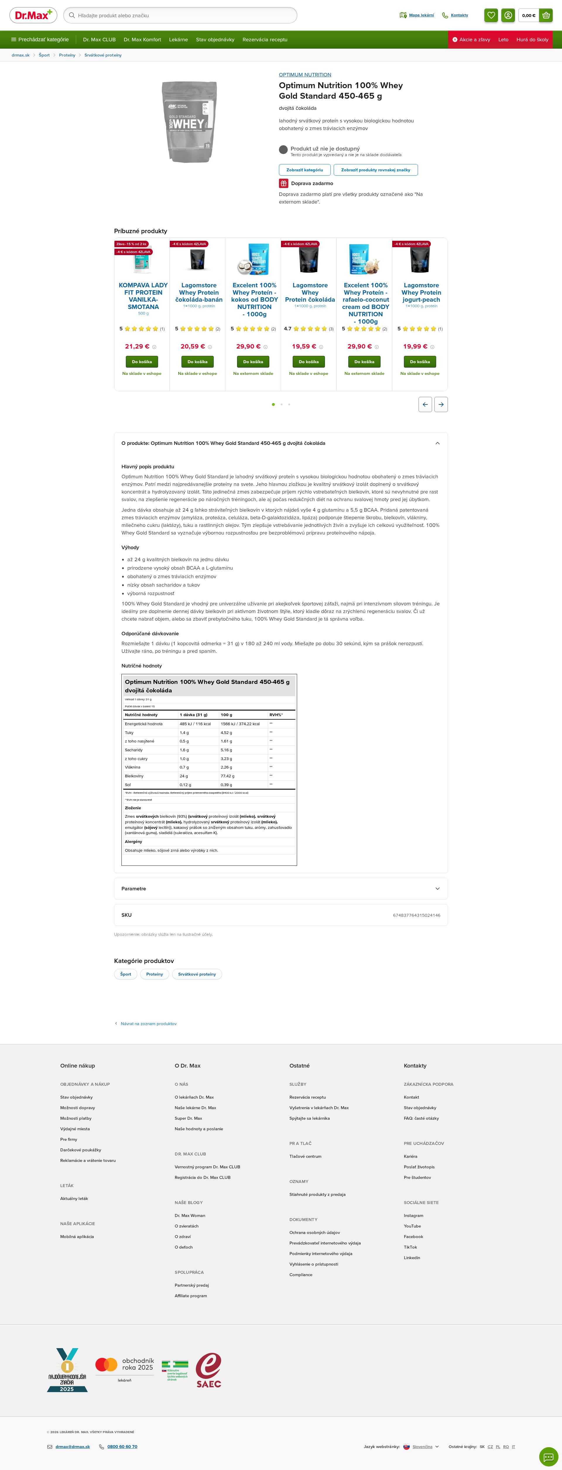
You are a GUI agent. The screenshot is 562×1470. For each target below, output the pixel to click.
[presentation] (142, 259)
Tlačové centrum (305, 1156)
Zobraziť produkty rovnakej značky (375, 169)
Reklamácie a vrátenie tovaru (88, 1160)
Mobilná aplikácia (77, 1236)
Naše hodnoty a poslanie (199, 1128)
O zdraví (183, 1236)
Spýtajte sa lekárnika (309, 1118)
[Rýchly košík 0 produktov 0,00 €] (546, 15)
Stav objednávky (215, 39)
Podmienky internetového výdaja (320, 1253)
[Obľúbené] (491, 15)
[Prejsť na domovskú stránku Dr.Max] (33, 15)
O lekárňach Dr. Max (194, 1097)
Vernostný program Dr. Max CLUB (207, 1166)
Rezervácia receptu (265, 39)
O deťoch (184, 1246)
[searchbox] (180, 15)
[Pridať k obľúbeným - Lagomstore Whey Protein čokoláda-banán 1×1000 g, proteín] (218, 245)
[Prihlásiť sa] (508, 15)
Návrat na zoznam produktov (149, 1023)
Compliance (300, 1274)
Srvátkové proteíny (197, 974)
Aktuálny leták (74, 1198)
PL (498, 1446)
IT (513, 1446)
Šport (125, 974)
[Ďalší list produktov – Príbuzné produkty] (441, 404)
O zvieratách (186, 1225)
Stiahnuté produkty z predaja (317, 1194)
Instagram (413, 1215)
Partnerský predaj (192, 1285)
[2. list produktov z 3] (281, 404)
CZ (490, 1446)
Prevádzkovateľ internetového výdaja (325, 1242)
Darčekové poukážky (80, 1149)
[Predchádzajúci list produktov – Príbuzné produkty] (425, 404)
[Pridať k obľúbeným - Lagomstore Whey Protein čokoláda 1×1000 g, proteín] (330, 245)
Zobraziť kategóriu (305, 169)
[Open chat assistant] (549, 1457)
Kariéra (410, 1156)
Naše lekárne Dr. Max (195, 1107)
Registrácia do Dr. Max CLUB (203, 1177)
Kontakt (411, 1097)
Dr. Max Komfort (142, 39)
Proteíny (154, 974)
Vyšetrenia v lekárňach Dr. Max (319, 1107)
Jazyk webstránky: (382, 1446)
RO (506, 1446)
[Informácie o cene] (154, 347)
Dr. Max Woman (190, 1215)
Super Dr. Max (188, 1118)
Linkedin (412, 1257)
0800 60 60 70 (122, 1446)
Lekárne (178, 39)
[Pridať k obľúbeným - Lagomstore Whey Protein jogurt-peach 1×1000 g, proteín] (441, 245)
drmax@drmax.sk (73, 1446)
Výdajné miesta (75, 1128)
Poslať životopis (419, 1166)
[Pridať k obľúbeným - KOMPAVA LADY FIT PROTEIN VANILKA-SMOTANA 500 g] (163, 245)
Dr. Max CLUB (99, 39)
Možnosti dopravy (77, 1107)
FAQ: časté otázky (421, 1118)
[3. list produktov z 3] (289, 404)
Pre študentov (417, 1177)
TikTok (410, 1246)
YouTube (412, 1225)
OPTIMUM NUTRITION (305, 74)
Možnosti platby (75, 1118)
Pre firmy (68, 1139)
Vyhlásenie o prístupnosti (313, 1263)
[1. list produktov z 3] (273, 404)
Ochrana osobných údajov (314, 1232)
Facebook (413, 1236)
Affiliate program (191, 1295)
